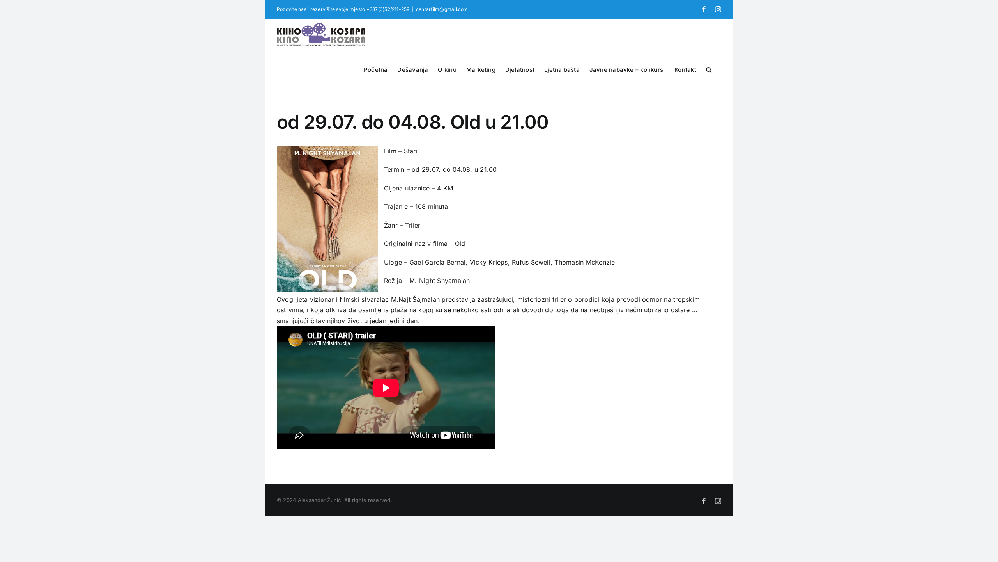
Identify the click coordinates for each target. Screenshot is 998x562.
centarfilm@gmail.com (442, 9)
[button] (708, 68)
